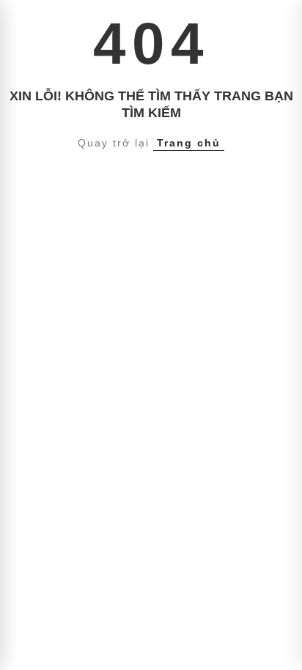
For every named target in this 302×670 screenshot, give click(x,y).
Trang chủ (189, 143)
